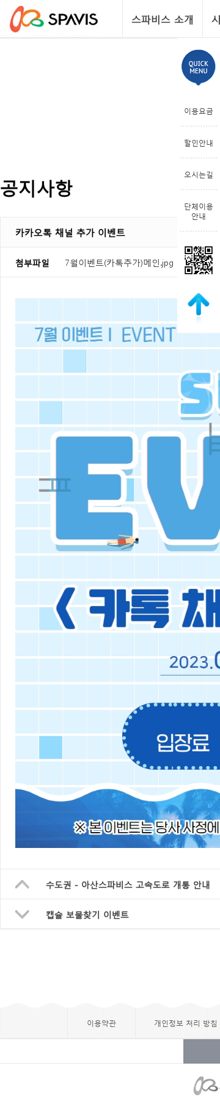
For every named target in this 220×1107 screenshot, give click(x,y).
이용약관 (101, 1023)
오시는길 (198, 174)
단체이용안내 (198, 211)
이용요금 (198, 110)
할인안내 (198, 142)
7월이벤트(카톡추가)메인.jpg (119, 262)
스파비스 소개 (162, 18)
